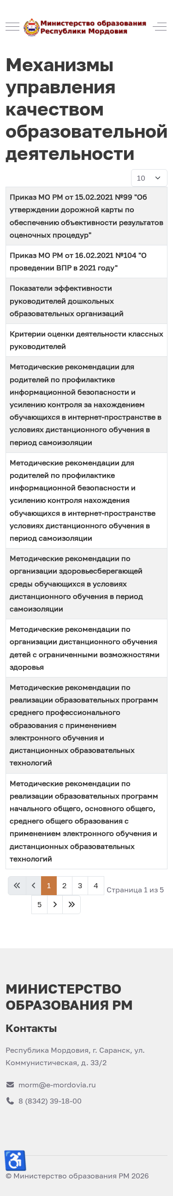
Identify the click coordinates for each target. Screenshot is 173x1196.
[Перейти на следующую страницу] (55, 904)
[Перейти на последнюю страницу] (71, 904)
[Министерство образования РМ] (85, 26)
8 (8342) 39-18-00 (50, 1100)
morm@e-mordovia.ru (57, 1084)
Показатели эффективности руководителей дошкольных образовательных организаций (67, 300)
